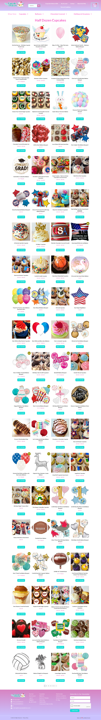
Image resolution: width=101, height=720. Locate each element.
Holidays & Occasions (82, 14)
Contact (72, 3)
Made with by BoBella (82, 717)
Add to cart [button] (41, 52)
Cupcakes (22, 14)
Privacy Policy (25, 717)
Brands (88, 717)
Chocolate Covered (57, 14)
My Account (64, 3)
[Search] (39, 5)
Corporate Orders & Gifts (51, 3)
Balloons (38, 14)
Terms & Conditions (66, 7)
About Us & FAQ (81, 3)
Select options (21, 52)
